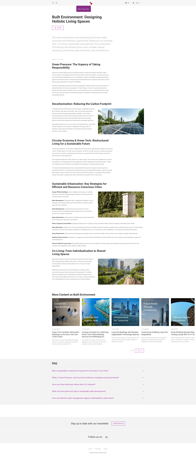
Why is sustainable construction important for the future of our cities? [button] (80, 371)
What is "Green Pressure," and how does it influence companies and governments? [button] (85, 378)
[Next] (142, 351)
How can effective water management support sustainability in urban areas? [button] (83, 398)
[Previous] (137, 351)
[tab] (98, 370)
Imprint (90, 448)
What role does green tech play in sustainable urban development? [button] (79, 391)
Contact (105, 448)
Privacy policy (98, 448)
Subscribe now (118, 423)
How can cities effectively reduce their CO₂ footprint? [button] (73, 384)
